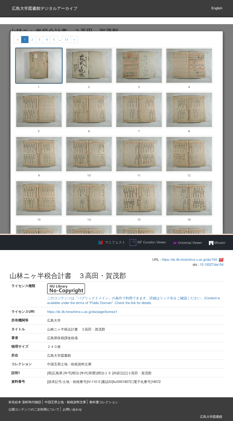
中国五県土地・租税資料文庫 (65, 402)
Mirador (219, 242)
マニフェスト (115, 242)
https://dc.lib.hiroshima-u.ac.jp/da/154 (189, 259)
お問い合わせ (72, 409)
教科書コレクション (103, 402)
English (216, 7)
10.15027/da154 (211, 264)
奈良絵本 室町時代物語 (24, 402)
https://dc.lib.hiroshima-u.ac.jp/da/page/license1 (82, 311)
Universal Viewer (189, 242)
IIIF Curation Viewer (151, 242)
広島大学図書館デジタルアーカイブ (44, 8)
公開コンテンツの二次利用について (33, 409)
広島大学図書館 (211, 416)
